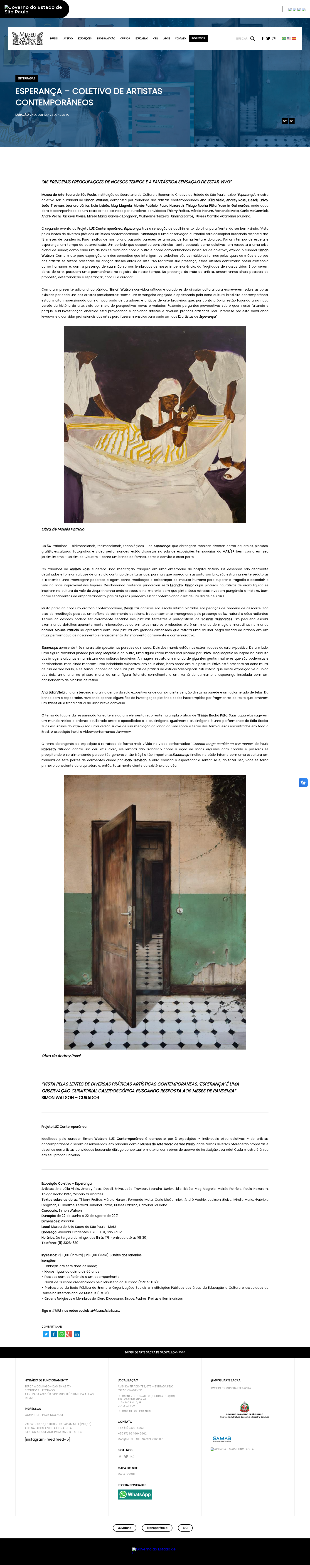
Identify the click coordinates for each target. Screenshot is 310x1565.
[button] (288, 1555)
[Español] (294, 38)
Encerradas (26, 78)
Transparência (157, 1528)
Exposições (85, 38)
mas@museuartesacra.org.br (140, 1439)
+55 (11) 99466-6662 (132, 1433)
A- (291, 121)
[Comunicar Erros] (304, 9)
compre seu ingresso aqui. (44, 1415)
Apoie (166, 38)
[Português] (284, 38)
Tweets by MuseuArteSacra (231, 1388)
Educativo (141, 38)
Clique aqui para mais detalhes (59, 1432)
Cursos (125, 38)
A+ (285, 121)
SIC (185, 1528)
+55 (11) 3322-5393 (131, 1428)
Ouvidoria (124, 1528)
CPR (155, 38)
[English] (289, 38)
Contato (180, 38)
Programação (106, 38)
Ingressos (198, 38)
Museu (54, 38)
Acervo (68, 38)
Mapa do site (127, 1474)
